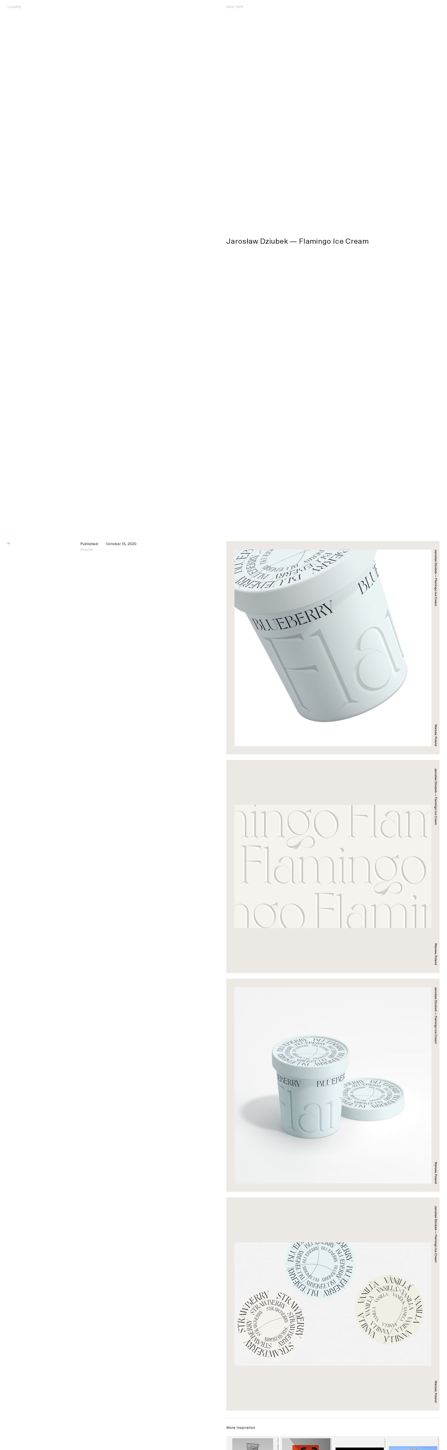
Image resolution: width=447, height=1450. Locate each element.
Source (86, 549)
